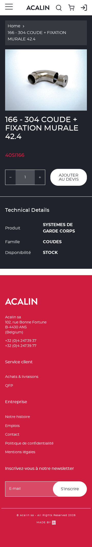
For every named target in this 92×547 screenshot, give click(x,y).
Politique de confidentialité (29, 443)
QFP (9, 386)
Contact (12, 434)
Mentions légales (20, 452)
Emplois (12, 426)
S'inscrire (70, 489)
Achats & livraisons (21, 377)
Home (14, 26)
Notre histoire (17, 417)
